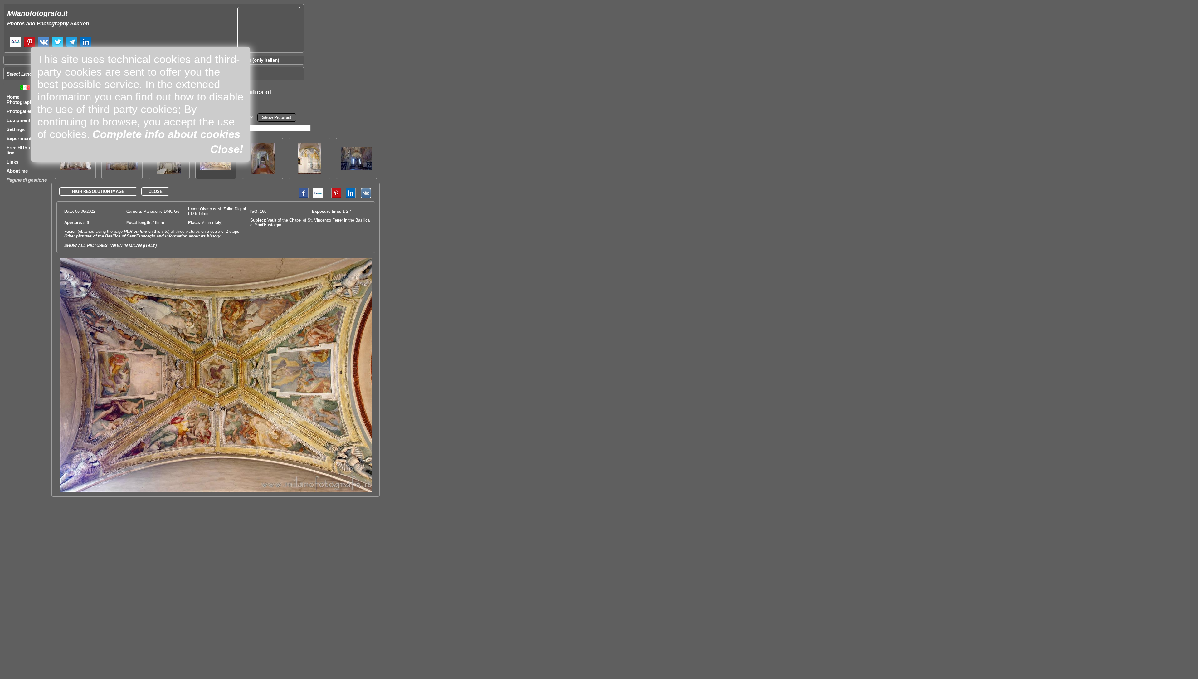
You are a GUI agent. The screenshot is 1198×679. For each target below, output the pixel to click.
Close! (226, 149)
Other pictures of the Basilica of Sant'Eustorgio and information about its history (142, 236)
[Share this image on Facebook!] (302, 196)
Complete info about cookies (166, 134)
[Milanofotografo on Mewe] (15, 46)
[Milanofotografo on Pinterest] (29, 46)
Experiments (20, 138)
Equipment (18, 120)
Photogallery (20, 111)
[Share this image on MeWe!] (318, 196)
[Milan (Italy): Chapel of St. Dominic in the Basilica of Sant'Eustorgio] (356, 168)
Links (12, 161)
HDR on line (135, 231)
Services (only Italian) (255, 60)
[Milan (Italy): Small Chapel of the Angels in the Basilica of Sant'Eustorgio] (263, 172)
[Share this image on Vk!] (367, 196)
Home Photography (21, 99)
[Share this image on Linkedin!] (351, 196)
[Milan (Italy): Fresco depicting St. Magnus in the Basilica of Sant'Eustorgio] (309, 172)
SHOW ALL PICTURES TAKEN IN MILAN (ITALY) (110, 245)
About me (17, 170)
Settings (16, 129)
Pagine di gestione (27, 180)
